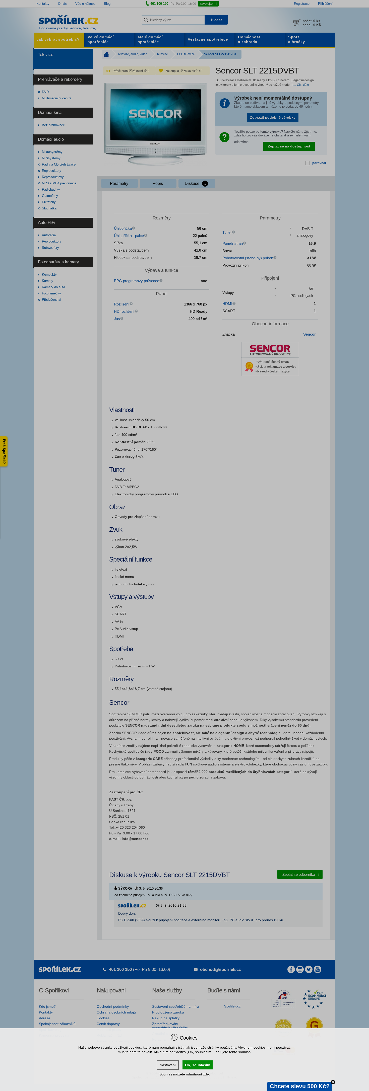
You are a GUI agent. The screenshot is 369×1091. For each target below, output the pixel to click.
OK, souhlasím (197, 1065)
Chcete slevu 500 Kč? (300, 1086)
